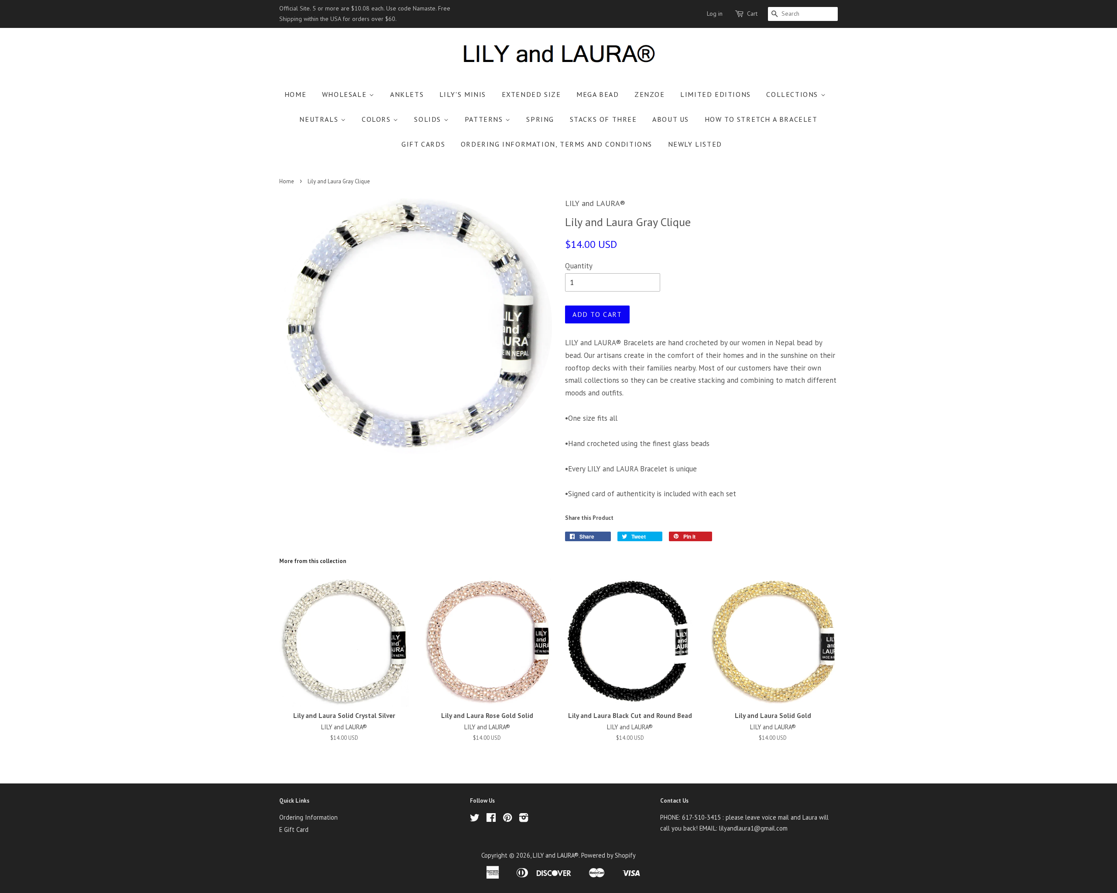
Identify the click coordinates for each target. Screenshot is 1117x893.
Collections (793, 94)
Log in (715, 13)
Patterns (485, 119)
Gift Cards (423, 144)
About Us (670, 119)
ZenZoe (649, 94)
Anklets (407, 94)
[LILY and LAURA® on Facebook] (491, 819)
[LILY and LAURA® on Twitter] (475, 819)
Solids (428, 119)
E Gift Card (293, 829)
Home (295, 94)
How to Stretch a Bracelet (761, 119)
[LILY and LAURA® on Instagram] (523, 819)
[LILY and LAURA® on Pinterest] (507, 819)
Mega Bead (597, 94)
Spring (540, 119)
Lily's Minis (462, 94)
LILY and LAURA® (556, 855)
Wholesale (345, 94)
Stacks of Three (603, 119)
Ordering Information (308, 817)
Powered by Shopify (608, 855)
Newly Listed (695, 144)
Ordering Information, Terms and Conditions (556, 144)
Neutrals (319, 119)
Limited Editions (715, 94)
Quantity (579, 266)
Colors (377, 119)
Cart (752, 13)
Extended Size (531, 94)
